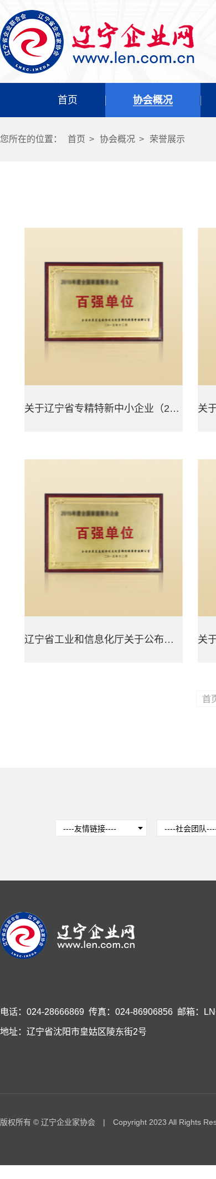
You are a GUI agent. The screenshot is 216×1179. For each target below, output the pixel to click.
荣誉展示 (167, 139)
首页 (68, 100)
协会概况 (153, 100)
